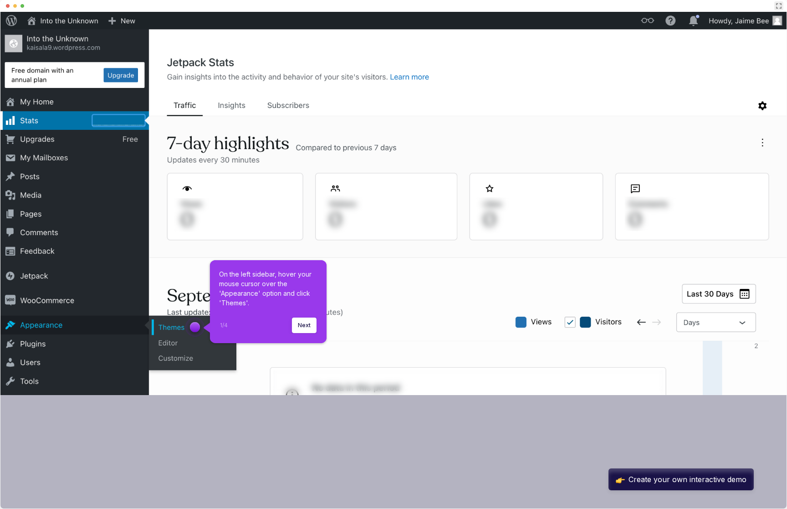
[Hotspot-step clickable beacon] (195, 327)
